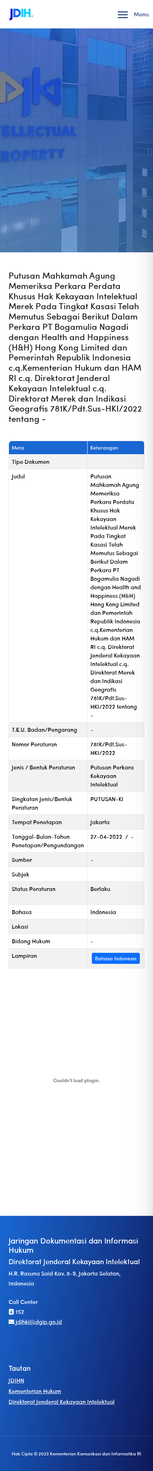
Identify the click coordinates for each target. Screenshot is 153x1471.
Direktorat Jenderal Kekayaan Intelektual (62, 1401)
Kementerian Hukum (35, 1391)
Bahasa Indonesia (116, 958)
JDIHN (16, 1380)
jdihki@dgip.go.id (38, 1321)
